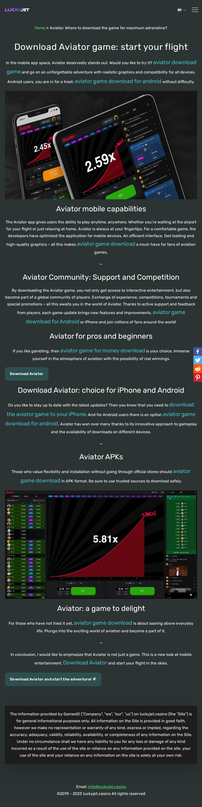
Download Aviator (27, 374)
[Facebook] (197, 351)
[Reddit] (197, 368)
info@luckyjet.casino (107, 786)
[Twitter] (197, 360)
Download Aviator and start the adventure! (51, 679)
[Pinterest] (197, 377)
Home (40, 28)
